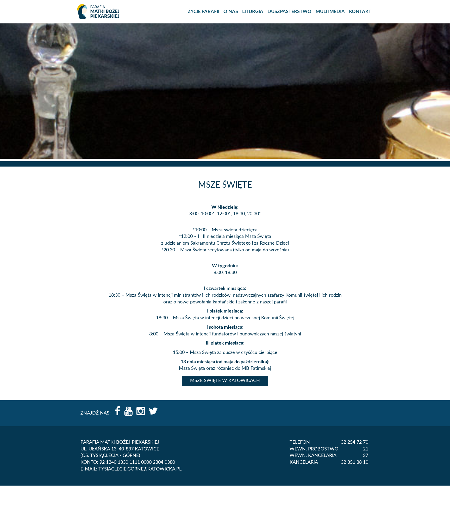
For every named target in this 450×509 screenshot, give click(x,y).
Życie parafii (203, 11)
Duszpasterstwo (289, 11)
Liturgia (252, 11)
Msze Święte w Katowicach (225, 380)
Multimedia (330, 11)
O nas (230, 11)
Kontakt (360, 11)
